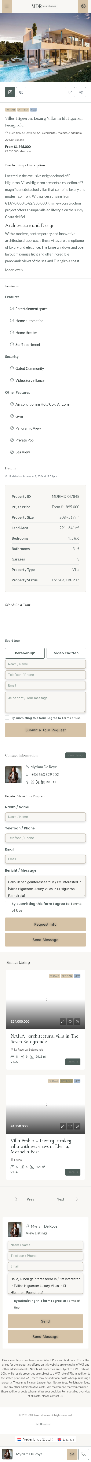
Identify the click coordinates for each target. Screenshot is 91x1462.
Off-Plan (23, 109)
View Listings (36, 1233)
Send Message (45, 1336)
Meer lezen (14, 270)
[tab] (10, 92)
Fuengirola (62, 261)
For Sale (10, 109)
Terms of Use (71, 718)
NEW (33, 109)
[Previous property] (15, 1199)
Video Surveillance (29, 380)
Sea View (22, 452)
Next (60, 1199)
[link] (45, 999)
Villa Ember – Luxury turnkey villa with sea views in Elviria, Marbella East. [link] (41, 1146)
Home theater (26, 332)
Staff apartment (27, 344)
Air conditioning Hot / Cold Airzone (42, 404)
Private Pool (24, 440)
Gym (19, 416)
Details (73, 1062)
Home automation (29, 320)
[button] (70, 92)
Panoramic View (28, 428)
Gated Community (29, 368)
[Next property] (75, 1199)
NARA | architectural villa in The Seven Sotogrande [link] (44, 1039)
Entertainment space (31, 308)
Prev (30, 1199)
